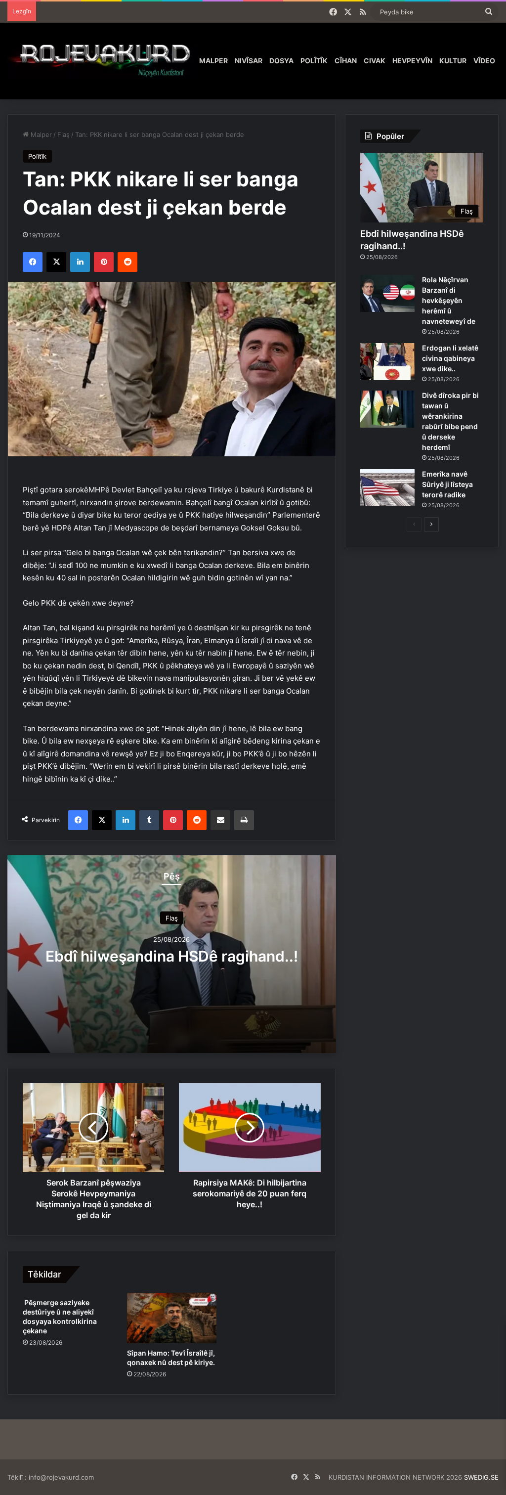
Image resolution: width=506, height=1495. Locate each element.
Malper (213, 60)
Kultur (452, 60)
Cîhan (346, 60)
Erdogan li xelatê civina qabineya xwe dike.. (450, 358)
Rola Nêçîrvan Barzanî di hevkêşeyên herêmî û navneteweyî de (448, 300)
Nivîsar (248, 60)
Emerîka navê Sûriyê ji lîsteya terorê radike (447, 484)
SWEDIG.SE (481, 1477)
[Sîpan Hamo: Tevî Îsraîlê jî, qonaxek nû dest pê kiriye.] (171, 1318)
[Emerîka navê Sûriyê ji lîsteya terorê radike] (387, 487)
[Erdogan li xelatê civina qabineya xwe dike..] (387, 361)
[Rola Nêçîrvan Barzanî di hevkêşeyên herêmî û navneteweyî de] (387, 293)
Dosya (281, 60)
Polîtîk (314, 60)
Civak (374, 60)
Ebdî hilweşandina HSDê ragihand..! (171, 956)
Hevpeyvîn (412, 60)
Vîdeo (484, 60)
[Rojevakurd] (101, 61)
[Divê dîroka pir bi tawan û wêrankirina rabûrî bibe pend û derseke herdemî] (387, 409)
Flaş (63, 134)
